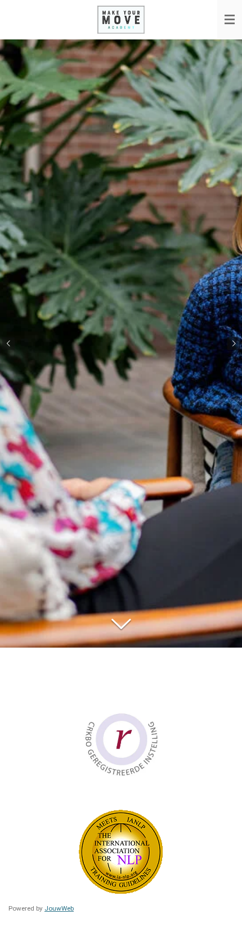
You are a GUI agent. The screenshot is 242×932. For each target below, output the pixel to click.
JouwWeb (59, 908)
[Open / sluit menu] (229, 19)
